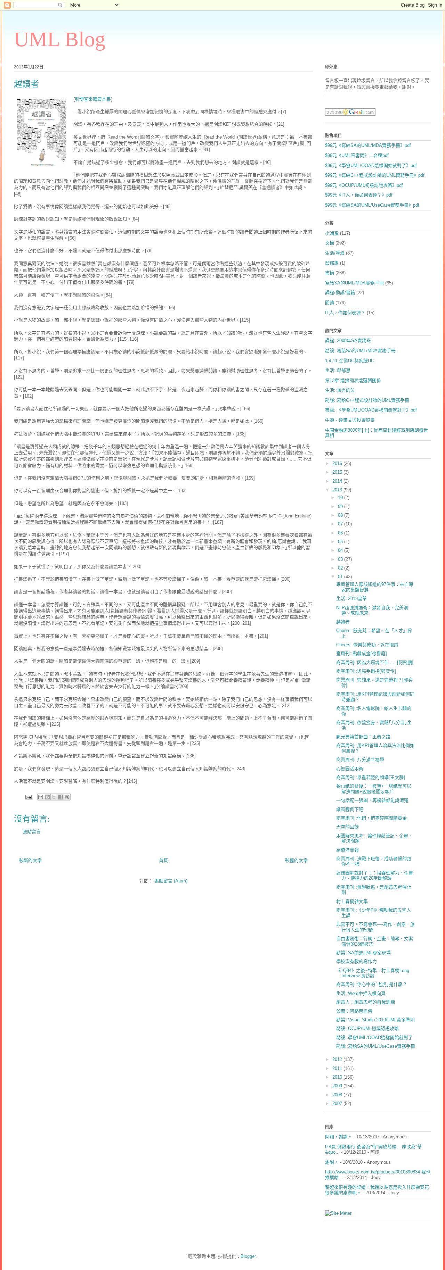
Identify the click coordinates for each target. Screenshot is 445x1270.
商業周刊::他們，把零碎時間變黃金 (371, 818)
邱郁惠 (332, 263)
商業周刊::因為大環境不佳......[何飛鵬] (374, 662)
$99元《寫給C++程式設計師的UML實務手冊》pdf (374, 175)
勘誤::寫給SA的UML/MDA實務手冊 (360, 350)
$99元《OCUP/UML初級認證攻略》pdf (364, 185)
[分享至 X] (53, 797)
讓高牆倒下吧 (349, 809)
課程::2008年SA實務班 (348, 340)
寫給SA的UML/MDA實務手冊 (354, 282)
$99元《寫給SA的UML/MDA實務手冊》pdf (368, 145)
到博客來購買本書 (93, 99)
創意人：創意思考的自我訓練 (365, 1002)
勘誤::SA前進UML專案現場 (363, 952)
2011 (337, 1068)
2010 (337, 1077)
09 (341, 506)
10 (341, 497)
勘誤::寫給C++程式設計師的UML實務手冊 (367, 400)
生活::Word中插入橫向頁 (361, 993)
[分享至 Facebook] (60, 797)
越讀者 (343, 621)
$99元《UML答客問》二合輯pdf (357, 155)
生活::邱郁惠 (337, 370)
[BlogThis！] (47, 797)
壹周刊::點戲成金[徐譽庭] (361, 653)
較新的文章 (30, 860)
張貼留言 (32, 831)
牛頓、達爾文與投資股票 (350, 420)
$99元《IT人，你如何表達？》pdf (359, 195)
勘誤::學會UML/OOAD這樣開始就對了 (374, 1037)
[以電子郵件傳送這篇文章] (40, 797)
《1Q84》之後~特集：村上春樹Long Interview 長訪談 (372, 973)
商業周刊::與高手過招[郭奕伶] (366, 671)
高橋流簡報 (347, 850)
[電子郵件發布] (28, 796)
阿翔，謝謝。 (338, 1136)
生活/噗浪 (335, 253)
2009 (337, 1085)
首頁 (163, 860)
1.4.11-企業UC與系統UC (349, 360)
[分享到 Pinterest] (67, 797)
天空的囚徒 (347, 826)
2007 (337, 1103)
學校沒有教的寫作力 (356, 961)
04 (341, 550)
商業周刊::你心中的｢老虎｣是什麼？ (371, 984)
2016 (337, 463)
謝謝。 (332, 1162)
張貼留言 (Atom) (170, 880)
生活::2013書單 (351, 598)
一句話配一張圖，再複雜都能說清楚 (372, 800)
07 (341, 523)
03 (341, 559)
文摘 (329, 243)
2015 (337, 472)
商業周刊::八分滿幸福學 (360, 759)
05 (341, 541)
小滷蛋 (332, 233)
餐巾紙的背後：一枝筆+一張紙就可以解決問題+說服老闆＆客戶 (373, 788)
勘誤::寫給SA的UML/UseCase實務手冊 (375, 1046)
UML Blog (59, 39)
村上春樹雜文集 (352, 901)
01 (341, 576)
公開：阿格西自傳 (354, 1011)
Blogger (248, 1256)
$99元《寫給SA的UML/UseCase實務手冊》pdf (372, 205)
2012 (337, 1059)
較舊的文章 (296, 860)
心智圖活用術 (349, 768)
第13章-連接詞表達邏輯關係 (353, 380)
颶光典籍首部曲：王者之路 (363, 736)
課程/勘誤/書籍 (340, 292)
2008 (337, 1094)
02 (341, 568)
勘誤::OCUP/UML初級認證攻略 (367, 1028)
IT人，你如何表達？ (345, 312)
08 (341, 515)
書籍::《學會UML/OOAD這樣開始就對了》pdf (371, 410)
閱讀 (329, 302)
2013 (337, 489)
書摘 (329, 272)
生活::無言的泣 (340, 390)
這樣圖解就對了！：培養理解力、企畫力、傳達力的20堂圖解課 (374, 875)
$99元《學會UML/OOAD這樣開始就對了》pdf (371, 165)
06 (341, 533)
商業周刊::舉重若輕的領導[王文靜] (370, 777)
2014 (337, 481)
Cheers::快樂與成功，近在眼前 (367, 644)
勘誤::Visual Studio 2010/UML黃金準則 (375, 1019)
